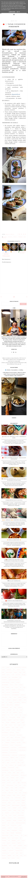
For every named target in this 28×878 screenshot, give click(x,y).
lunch (18, 762)
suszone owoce (14, 825)
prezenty (23, 802)
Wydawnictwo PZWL (18, 850)
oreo (3, 787)
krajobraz (7, 742)
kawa (8, 737)
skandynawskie (21, 815)
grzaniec (18, 717)
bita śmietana (4, 679)
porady (9, 802)
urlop (18, 840)
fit (10, 712)
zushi (25, 855)
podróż (23, 797)
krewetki (13, 742)
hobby (3, 722)
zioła (17, 855)
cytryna (24, 697)
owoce (16, 787)
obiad (19, 782)
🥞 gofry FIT (14, 251)
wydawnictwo (10, 850)
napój (8, 780)
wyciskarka (4, 850)
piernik (14, 795)
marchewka (4, 767)
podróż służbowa (5, 800)
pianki (20, 792)
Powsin (18, 802)
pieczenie (24, 792)
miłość (22, 772)
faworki (3, 712)
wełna (10, 845)
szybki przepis (14, 830)
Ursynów (23, 840)
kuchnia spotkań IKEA (6, 755)
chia (20, 687)
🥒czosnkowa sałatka (22, 252)
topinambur (4, 840)
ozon (3, 790)
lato (2, 760)
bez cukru (18, 674)
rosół (19, 810)
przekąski (4, 805)
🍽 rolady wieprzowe (14, 580)
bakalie (15, 672)
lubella (3, 762)
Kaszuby (3, 737)
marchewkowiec (11, 767)
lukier (8, 762)
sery (2, 815)
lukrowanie (13, 762)
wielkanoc (20, 845)
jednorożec (8, 727)
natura (12, 780)
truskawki (14, 840)
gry (7, 717)
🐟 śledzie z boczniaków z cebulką (14, 370)
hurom (23, 722)
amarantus (9, 669)
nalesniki (3, 780)
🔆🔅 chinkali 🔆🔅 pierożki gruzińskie (14, 520)
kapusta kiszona (5, 732)
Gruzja (3, 717)
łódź (3, 765)
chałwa (16, 687)
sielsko (14, 815)
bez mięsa (24, 674)
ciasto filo (8, 692)
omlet (20, 785)
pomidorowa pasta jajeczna (14, 500)
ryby (23, 810)
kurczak (12, 757)
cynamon (19, 697)
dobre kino (24, 702)
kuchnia (11, 745)
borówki (12, 682)
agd (11, 667)
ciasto (3, 692)
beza (9, 677)
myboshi (22, 777)
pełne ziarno (4, 792)
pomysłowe (4, 802)
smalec (3, 820)
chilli (24, 687)
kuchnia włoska (22, 755)
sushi (8, 825)
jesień (13, 727)
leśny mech (7, 760)
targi (22, 835)
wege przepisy (4, 845)
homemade (13, 722)
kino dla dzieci (17, 737)
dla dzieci (10, 702)
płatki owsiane (18, 797)
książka (24, 742)
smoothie (14, 820)
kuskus (17, 757)
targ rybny (17, 835)
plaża (12, 797)
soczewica (20, 820)
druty (11, 707)
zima (14, 855)
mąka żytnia (4, 772)
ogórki (3, 785)
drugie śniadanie (5, 707)
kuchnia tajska (14, 755)
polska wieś (17, 800)
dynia (15, 707)
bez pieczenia (4, 677)
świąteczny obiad (5, 835)
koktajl (23, 737)
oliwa (16, 785)
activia (3, 667)
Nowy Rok (9, 782)
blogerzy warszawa (5, 682)
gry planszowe (12, 717)
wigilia (25, 845)
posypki (14, 802)
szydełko (20, 830)
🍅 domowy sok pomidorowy (14, 600)
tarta (25, 835)
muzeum (17, 777)
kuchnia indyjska (5, 750)
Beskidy (12, 674)
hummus (18, 722)
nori (20, 780)
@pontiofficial (16, 94)
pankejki (7, 790)
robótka (10, 810)
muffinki (12, 777)
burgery (7, 687)
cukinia (14, 697)
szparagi (3, 830)
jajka (3, 727)
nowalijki (3, 782)
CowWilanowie (4, 697)
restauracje (4, 810)
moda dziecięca (23, 775)
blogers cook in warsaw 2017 (14, 679)
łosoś (22, 762)
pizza (3, 797)
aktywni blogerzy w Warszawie (20, 667)
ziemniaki (9, 855)
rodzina (14, 810)
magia (6, 765)
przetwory (23, 805)
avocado (18, 669)
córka (10, 697)
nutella (14, 782)
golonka (20, 712)
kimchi (12, 737)
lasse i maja (22, 757)
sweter (19, 825)
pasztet (20, 790)
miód (3, 775)
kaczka (21, 727)
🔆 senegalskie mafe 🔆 (14, 539)
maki (24, 765)
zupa (21, 855)
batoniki (3, 674)
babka (3, 672)
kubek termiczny (5, 745)
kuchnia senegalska (13, 752)
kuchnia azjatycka (5, 747)
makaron (20, 765)
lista (12, 760)
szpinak (8, 830)
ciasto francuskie (15, 692)
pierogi (18, 795)
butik (12, 687)
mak (15, 765)
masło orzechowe (5, 770)
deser (3, 702)
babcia (23, 669)
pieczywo (3, 795)
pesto (16, 792)
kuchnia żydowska (5, 757)
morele (3, 777)
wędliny (14, 845)
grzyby (23, 717)
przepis (8, 805)
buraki (3, 687)
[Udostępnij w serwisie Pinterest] (25, 234)
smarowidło (8, 820)
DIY (6, 702)
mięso (14, 772)
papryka (11, 790)
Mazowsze (12, 770)
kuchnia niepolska (22, 750)
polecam (11, 800)
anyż (14, 669)
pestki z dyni (10, 792)
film (7, 712)
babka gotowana (9, 672)
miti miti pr (7, 775)
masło (17, 767)
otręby (11, 787)
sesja (6, 815)
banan (20, 672)
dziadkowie (20, 707)
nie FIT (17, 780)
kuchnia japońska (13, 750)
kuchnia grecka (14, 747)
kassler (17, 732)
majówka (11, 765)
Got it (18, 12)
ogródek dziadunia (9, 785)
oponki (24, 785)
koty (3, 742)
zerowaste (4, 855)
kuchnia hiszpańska (22, 747)
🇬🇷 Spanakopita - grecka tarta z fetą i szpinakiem (6, 254)
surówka (3, 825)
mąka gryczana (19, 770)
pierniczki (9, 795)
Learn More (12, 12)
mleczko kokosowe (15, 775)
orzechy (7, 787)
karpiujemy (12, 732)
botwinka (18, 682)
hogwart (7, 722)
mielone (9, 772)
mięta (18, 772)
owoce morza (21, 787)
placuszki (7, 797)
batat (24, 672)
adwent (7, 667)
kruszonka (19, 742)
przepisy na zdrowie (15, 805)
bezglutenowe (15, 677)
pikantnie (23, 795)
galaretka (15, 712)
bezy (20, 677)
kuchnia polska (5, 752)
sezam (10, 815)
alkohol (3, 669)
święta (11, 835)
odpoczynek (23, 782)
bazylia (8, 674)
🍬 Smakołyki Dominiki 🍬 (13, 876)
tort (9, 840)
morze (7, 777)
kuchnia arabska (18, 745)
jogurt (17, 727)
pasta (16, 790)
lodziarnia (21, 760)
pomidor (23, 800)
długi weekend (17, 702)
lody (16, 760)
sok (24, 820)
